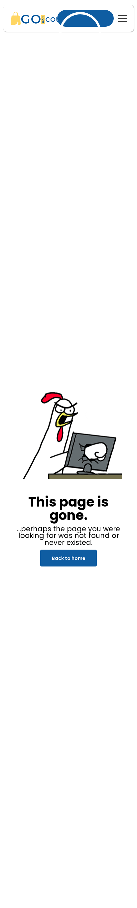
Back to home (68, 558)
